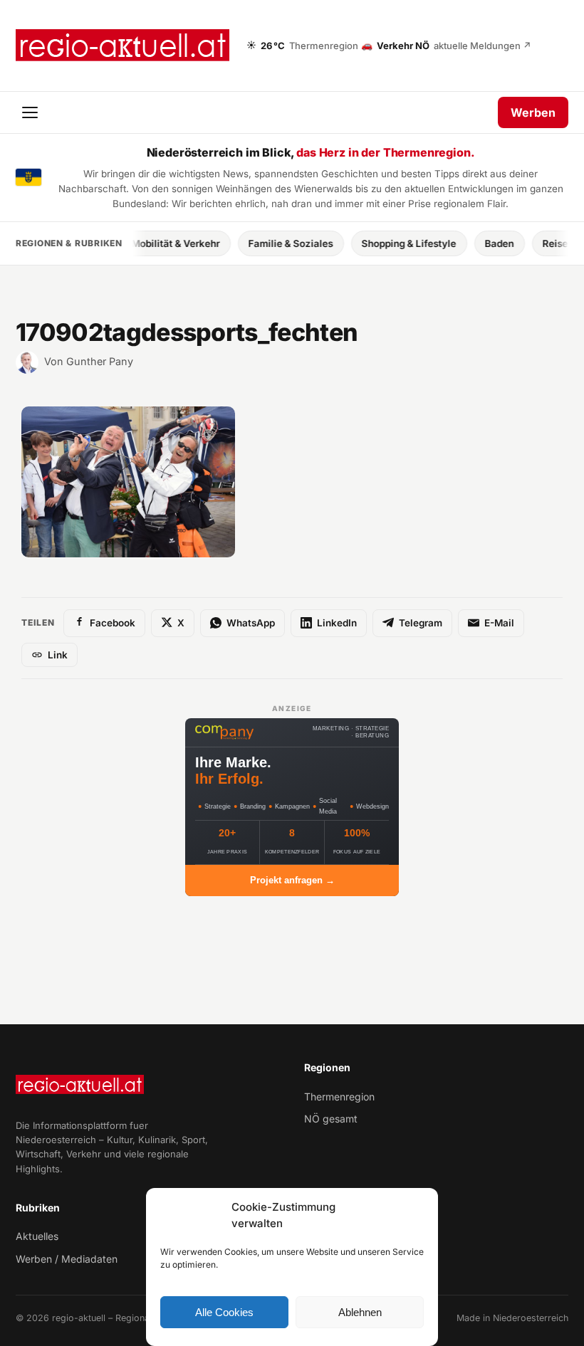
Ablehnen (360, 1312)
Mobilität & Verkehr (157, 243)
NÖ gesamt (331, 1119)
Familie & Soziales (271, 243)
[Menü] (31, 112)
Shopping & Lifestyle (390, 243)
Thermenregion (339, 1096)
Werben (533, 112)
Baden (480, 243)
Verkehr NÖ (446, 45)
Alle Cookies (224, 1312)
